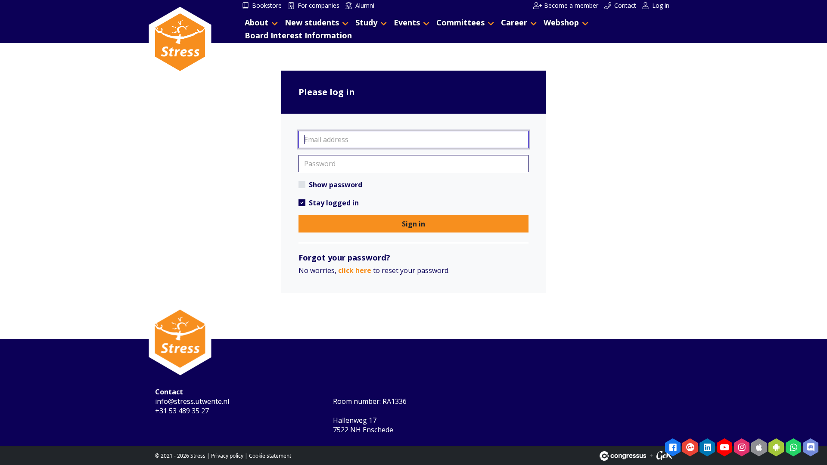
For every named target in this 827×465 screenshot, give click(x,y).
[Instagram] (741, 447)
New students (312, 22)
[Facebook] (673, 447)
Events (407, 22)
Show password (335, 184)
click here (354, 270)
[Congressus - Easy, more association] (623, 456)
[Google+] (690, 447)
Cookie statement (270, 455)
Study (366, 22)
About (256, 22)
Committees (460, 22)
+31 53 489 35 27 (182, 410)
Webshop (561, 22)
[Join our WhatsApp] (793, 447)
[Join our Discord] (810, 447)
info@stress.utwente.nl (192, 401)
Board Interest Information (298, 35)
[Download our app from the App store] (759, 447)
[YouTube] (724, 447)
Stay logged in (334, 203)
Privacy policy (227, 455)
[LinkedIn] (707, 447)
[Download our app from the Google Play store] (776, 447)
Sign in (413, 224)
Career (514, 22)
